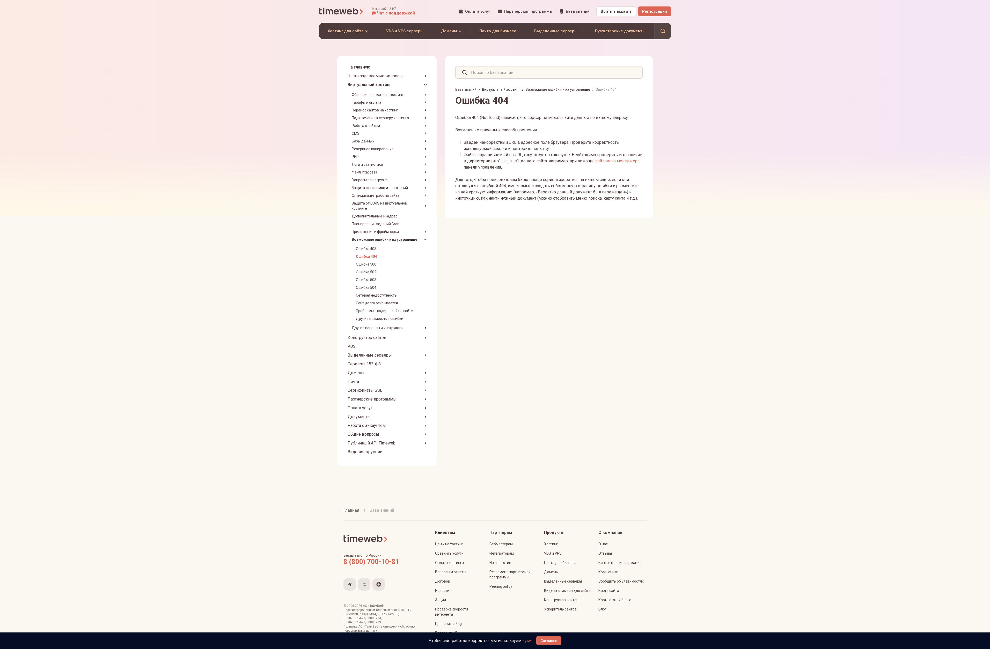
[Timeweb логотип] (341, 11)
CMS (356, 133)
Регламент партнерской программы (510, 574)
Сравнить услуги (449, 553)
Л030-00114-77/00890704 (362, 618)
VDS (352, 346)
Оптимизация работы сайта (375, 195)
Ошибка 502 (366, 272)
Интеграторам (501, 553)
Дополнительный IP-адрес (374, 216)
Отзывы (605, 553)
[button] (393, 11)
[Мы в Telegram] (349, 584)
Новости (442, 590)
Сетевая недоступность (376, 295)
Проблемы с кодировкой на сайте (384, 311)
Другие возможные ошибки (379, 318)
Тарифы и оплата (366, 102)
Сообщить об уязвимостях (621, 581)
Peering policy (500, 586)
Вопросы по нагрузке (370, 180)
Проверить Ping (448, 624)
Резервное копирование (373, 149)
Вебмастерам (501, 544)
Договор (442, 581)
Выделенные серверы (370, 355)
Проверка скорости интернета (451, 611)
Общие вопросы (363, 434)
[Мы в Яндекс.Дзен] (378, 584)
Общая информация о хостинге (379, 95)
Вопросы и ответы (450, 572)
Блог (602, 609)
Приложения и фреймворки (375, 232)
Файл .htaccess (364, 172)
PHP (355, 157)
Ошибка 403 (366, 249)
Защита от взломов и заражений (380, 188)
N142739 (391, 614)
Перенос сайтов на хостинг (375, 110)
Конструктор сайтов (367, 337)
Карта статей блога (614, 600)
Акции (440, 600)
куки (526, 640)
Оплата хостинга (449, 563)
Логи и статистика (367, 164)
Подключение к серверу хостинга (380, 118)
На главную (359, 67)
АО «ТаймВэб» (373, 606)
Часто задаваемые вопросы (375, 75)
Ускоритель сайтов (560, 609)
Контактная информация (620, 563)
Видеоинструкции (365, 451)
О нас (603, 544)
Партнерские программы (372, 399)
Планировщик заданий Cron (375, 224)
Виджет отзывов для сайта (567, 590)
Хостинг (551, 544)
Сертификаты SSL (365, 390)
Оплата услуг (360, 407)
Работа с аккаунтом (367, 425)
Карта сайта (608, 590)
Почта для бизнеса (560, 563)
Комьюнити (608, 572)
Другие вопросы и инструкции (378, 328)
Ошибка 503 (366, 280)
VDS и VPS (553, 553)
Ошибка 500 (366, 264)
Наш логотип (500, 563)
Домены (356, 372)
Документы (359, 416)
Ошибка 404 (366, 256)
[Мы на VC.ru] (364, 584)
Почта (353, 381)
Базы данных (363, 141)
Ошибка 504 (366, 287)
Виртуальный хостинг (369, 84)
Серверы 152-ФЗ (364, 363)
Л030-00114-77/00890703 (362, 622)
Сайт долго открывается (377, 303)
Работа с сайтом (366, 126)
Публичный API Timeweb (371, 443)
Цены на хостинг (449, 544)
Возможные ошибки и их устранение (384, 239)
